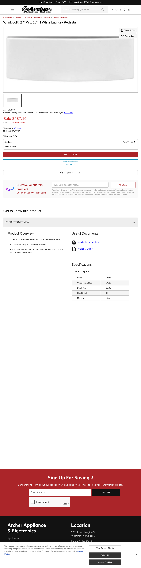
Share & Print (129, 30)
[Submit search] (102, 9)
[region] (70, 555)
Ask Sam (123, 185)
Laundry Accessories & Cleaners (37, 17)
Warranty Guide (85, 249)
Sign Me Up (106, 492)
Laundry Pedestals (60, 17)
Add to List (129, 36)
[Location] (121, 9)
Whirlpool (17, 128)
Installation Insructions (88, 242)
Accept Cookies (105, 562)
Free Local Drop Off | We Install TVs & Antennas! (73, 3)
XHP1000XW (15, 131)
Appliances (7, 17)
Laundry (18, 17)
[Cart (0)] (129, 9)
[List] (116, 9)
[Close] (137, 555)
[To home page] (37, 9)
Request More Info (72, 173)
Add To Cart (70, 154)
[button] (12, 9)
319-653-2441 (87, 542)
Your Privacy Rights (105, 548)
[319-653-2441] (125, 9)
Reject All (105, 555)
